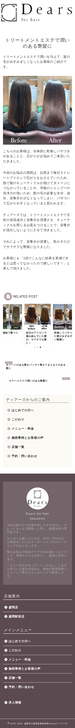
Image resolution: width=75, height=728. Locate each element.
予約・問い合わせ (24, 456)
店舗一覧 (18, 446)
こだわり (18, 419)
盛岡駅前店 (17, 616)
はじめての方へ (23, 410)
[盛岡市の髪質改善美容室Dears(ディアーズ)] (37, 21)
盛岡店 (13, 607)
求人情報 (15, 702)
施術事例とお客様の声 (28, 437)
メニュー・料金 (23, 428)
